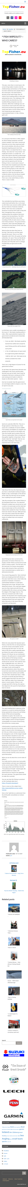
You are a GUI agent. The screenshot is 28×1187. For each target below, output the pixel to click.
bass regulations (17, 1127)
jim (11, 855)
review (8, 1135)
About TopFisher (18, 1179)
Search (4, 1040)
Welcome (10, 1179)
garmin (21, 1129)
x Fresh (6, 1164)
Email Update (6, 1180)
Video (5, 1161)
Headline (10, 29)
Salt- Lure (6, 1158)
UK (10, 1141)
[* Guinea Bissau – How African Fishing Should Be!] (14, 956)
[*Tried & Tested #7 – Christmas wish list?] (14, 1024)
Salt (5, 1156)
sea (19, 1135)
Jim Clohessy (14, 1132)
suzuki (8, 1141)
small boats (17, 1138)
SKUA (11, 1139)
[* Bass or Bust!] (14, 941)
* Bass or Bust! (12, 947)
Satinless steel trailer (14, 1135)
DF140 (7, 1129)
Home (4, 29)
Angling (8, 1127)
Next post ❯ (13, 880)
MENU (3, 23)
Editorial (5, 1179)
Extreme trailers (16, 1129)
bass (12, 1127)
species (4, 1141)
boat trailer (4, 1129)
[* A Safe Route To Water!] (14, 1007)
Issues (5, 1153)
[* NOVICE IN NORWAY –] (14, 908)
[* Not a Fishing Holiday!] (14, 991)
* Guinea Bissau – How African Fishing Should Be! (14, 964)
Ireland (5, 1132)
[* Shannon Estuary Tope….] (14, 924)
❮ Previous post (14, 863)
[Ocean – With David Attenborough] (14, 974)
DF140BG (11, 1129)
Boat (23, 1127)
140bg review (4, 1127)
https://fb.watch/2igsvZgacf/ (10, 783)
